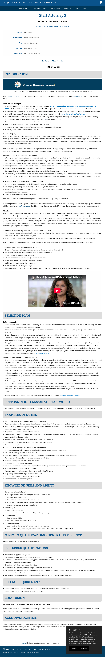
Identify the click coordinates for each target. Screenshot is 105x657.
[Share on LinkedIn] (54, 67)
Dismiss (84, 648)
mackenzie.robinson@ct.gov (70, 395)
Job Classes (55, 9)
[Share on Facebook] (48, 67)
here (46, 119)
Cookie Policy (91, 643)
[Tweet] (52, 67)
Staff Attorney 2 (78, 96)
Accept (74, 648)
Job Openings (24, 9)
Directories (37, 649)
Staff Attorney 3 (24, 206)
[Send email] (58, 67)
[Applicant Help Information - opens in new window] (101, 2)
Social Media (46, 649)
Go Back (45, 61)
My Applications (40, 9)
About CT (13, 649)
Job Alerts (68, 9)
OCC (45, 96)
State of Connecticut (13, 96)
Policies (20, 649)
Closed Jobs (81, 9)
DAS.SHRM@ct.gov (42, 353)
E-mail (24, 643)
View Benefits (57, 61)
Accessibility (28, 649)
